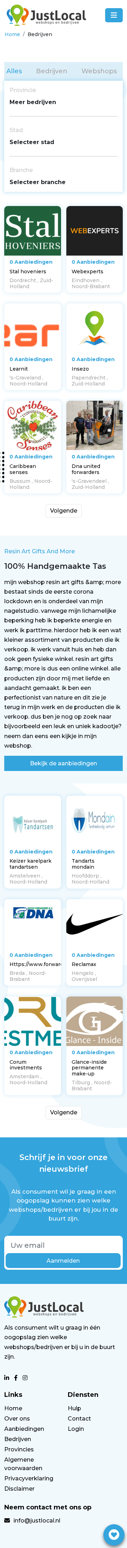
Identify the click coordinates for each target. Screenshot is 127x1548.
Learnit (19, 369)
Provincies (19, 1449)
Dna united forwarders (86, 469)
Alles (14, 71)
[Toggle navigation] (114, 15)
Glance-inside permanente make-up (89, 1068)
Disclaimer (19, 1488)
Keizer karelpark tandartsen (31, 864)
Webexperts (87, 271)
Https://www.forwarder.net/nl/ (48, 964)
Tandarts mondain (83, 864)
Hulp (74, 1408)
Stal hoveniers (28, 271)
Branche (21, 170)
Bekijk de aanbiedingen (63, 763)
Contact (79, 1418)
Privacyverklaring (28, 1478)
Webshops (99, 71)
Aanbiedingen (24, 1429)
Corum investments (26, 1065)
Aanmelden (63, 1260)
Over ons (17, 1418)
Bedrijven (51, 71)
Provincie (23, 90)
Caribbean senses (23, 469)
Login (76, 1429)
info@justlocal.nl (36, 1520)
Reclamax (84, 964)
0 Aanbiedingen (31, 262)
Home (12, 34)
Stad (16, 130)
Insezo (80, 369)
